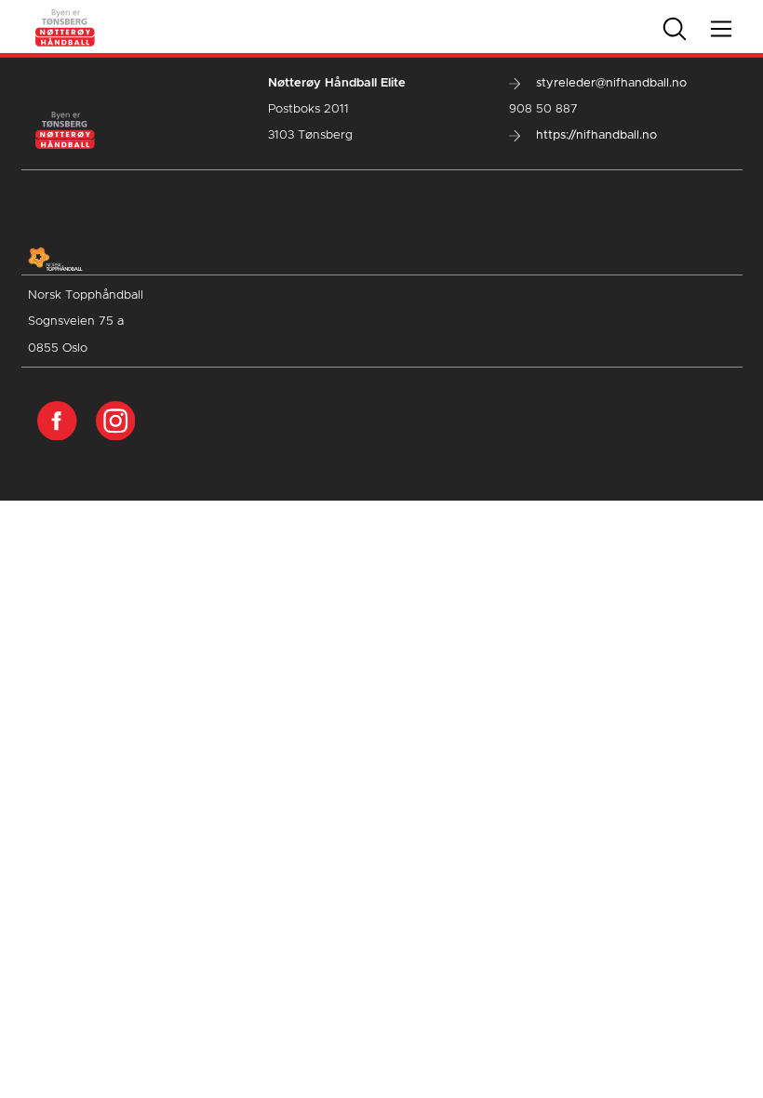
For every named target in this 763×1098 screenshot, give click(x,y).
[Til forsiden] (65, 26)
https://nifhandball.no (594, 135)
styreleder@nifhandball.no (609, 83)
